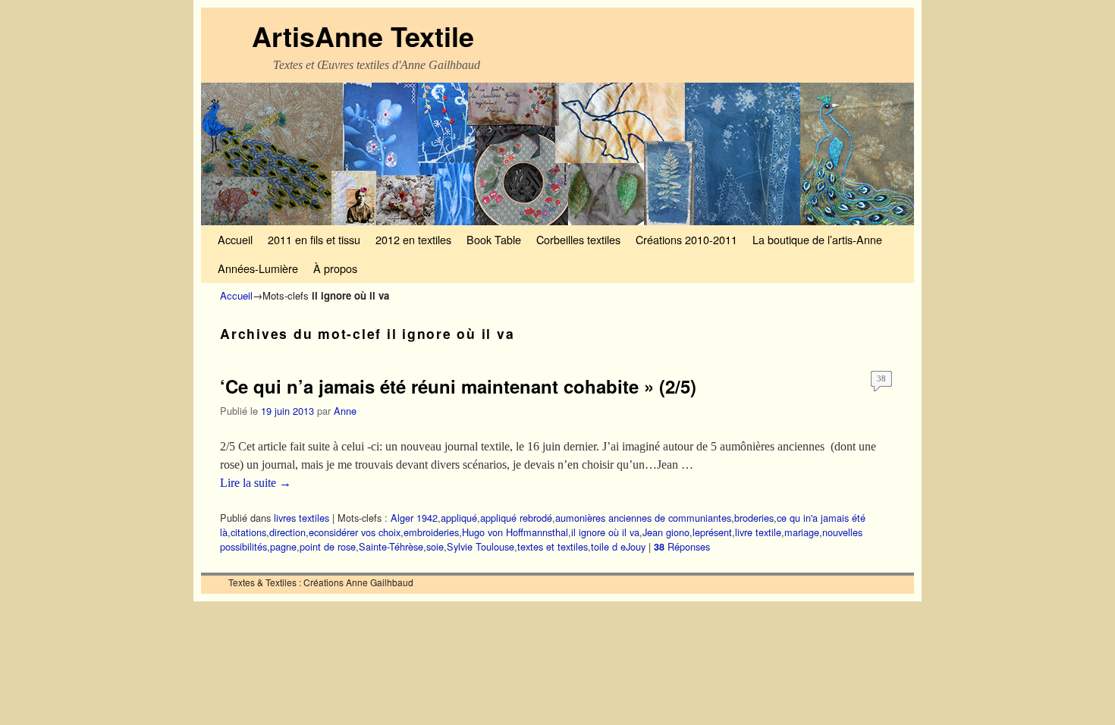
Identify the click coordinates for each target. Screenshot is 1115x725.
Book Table (493, 239)
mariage (801, 532)
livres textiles (301, 517)
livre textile (758, 532)
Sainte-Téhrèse (391, 546)
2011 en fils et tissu (314, 239)
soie (435, 546)
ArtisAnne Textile (363, 35)
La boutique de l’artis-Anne (817, 239)
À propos (335, 268)
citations (248, 532)
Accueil (235, 239)
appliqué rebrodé (516, 517)
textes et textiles (552, 546)
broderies (754, 517)
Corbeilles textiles (578, 239)
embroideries (431, 532)
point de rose (328, 546)
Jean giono (665, 532)
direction (287, 532)
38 (881, 378)
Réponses (682, 546)
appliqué (459, 517)
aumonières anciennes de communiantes (643, 517)
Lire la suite (255, 482)
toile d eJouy (618, 546)
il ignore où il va (605, 532)
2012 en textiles (413, 239)
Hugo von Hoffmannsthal (515, 532)
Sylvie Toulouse (480, 546)
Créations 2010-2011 (686, 239)
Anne (345, 410)
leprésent (712, 532)
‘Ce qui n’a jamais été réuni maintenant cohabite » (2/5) (458, 386)
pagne (283, 546)
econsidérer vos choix (354, 532)
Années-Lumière (258, 268)
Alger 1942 (414, 517)
